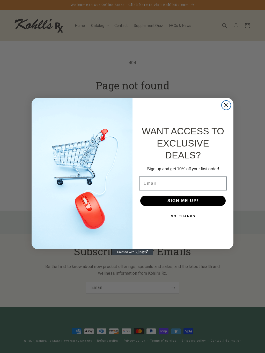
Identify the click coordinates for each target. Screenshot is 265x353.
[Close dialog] (226, 105)
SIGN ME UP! (183, 200)
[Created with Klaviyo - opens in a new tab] (132, 252)
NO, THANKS (183, 216)
